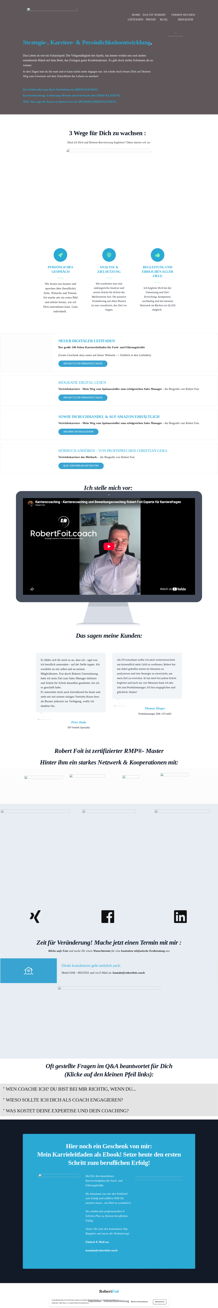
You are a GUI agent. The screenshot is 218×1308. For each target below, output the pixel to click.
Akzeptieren (159, 1302)
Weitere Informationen (139, 1302)
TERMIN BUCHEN (183, 14)
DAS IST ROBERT (154, 14)
